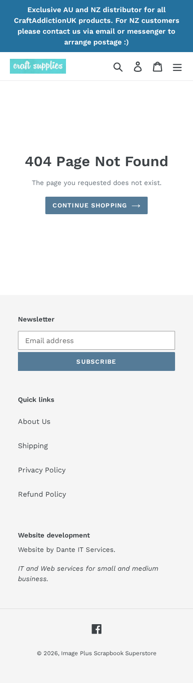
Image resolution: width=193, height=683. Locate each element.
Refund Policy (42, 494)
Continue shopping (90, 205)
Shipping (33, 445)
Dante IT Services (85, 550)
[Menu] (177, 66)
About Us (34, 421)
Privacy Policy (42, 470)
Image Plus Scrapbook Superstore (109, 653)
